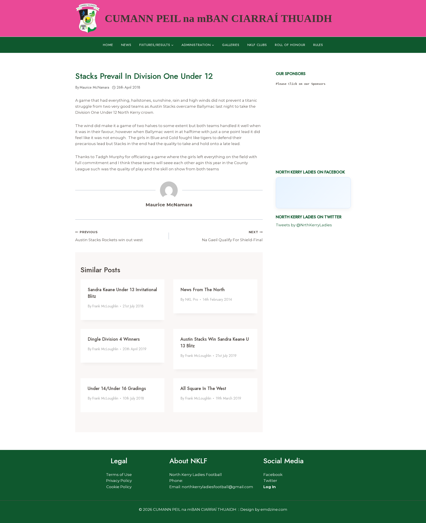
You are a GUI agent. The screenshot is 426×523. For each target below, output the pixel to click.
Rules (318, 44)
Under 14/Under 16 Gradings (117, 388)
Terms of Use (119, 474)
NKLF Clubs (257, 44)
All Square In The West (203, 388)
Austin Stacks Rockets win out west (109, 236)
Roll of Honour (290, 44)
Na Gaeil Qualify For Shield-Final (232, 236)
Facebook (272, 474)
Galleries (230, 44)
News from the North (202, 289)
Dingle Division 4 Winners (114, 339)
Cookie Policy (119, 487)
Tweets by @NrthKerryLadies (304, 225)
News (126, 44)
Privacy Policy (119, 480)
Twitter (270, 480)
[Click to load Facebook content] (313, 192)
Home (108, 44)
